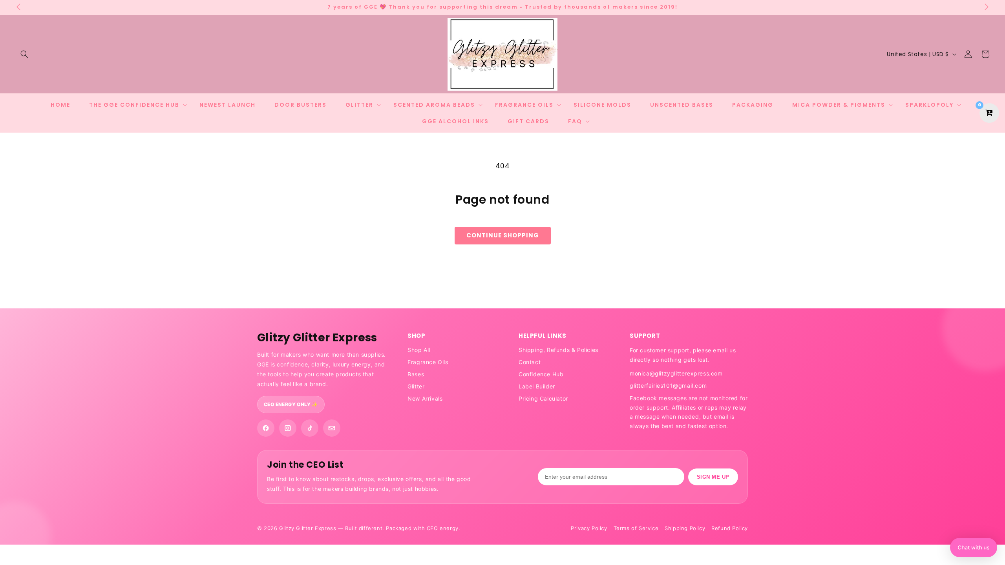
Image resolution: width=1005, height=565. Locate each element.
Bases (415, 374)
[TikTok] (309, 428)
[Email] (331, 428)
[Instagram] (287, 428)
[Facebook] (265, 428)
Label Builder (537, 386)
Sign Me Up (713, 477)
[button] (24, 54)
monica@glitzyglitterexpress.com (676, 373)
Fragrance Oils (427, 362)
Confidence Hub (541, 374)
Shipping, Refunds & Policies (558, 349)
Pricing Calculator (543, 398)
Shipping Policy (685, 528)
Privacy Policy (589, 528)
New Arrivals (424, 398)
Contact (530, 362)
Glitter (415, 386)
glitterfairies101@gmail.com (668, 385)
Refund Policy (729, 528)
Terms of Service (636, 528)
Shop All (418, 349)
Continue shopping (502, 235)
